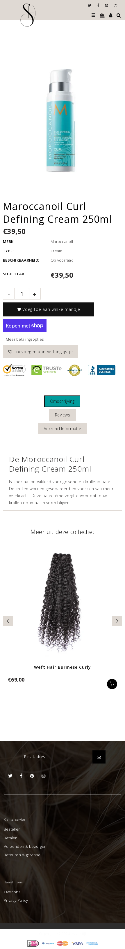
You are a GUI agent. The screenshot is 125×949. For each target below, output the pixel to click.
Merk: (8, 241)
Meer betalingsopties (25, 339)
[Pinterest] (108, 5)
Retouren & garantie (22, 854)
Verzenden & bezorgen (25, 846)
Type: (8, 250)
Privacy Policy (16, 900)
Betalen (11, 838)
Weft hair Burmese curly (62, 667)
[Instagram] (115, 5)
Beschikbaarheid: (21, 260)
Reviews (62, 415)
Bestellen (12, 829)
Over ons (12, 891)
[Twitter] (91, 5)
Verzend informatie (62, 428)
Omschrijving (62, 401)
